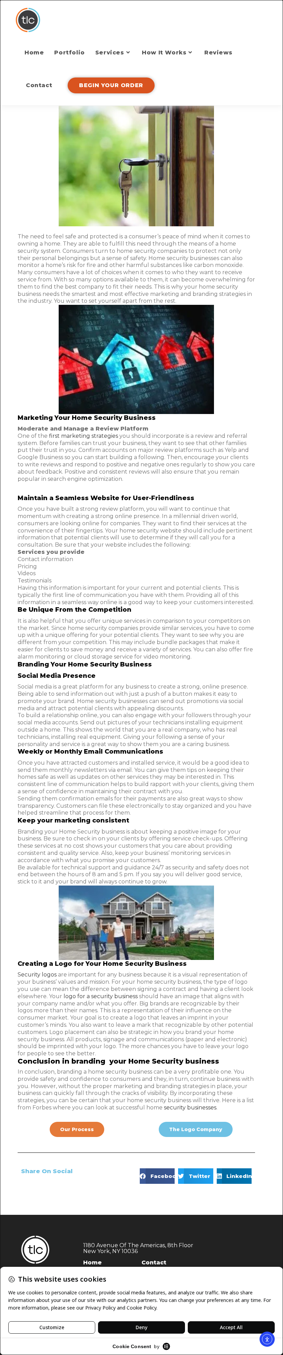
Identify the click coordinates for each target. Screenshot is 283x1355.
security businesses (190, 1107)
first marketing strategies (83, 436)
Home (92, 1262)
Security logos (37, 974)
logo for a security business (101, 996)
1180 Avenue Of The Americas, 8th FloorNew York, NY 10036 (138, 1248)
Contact (154, 1262)
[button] (157, 1176)
